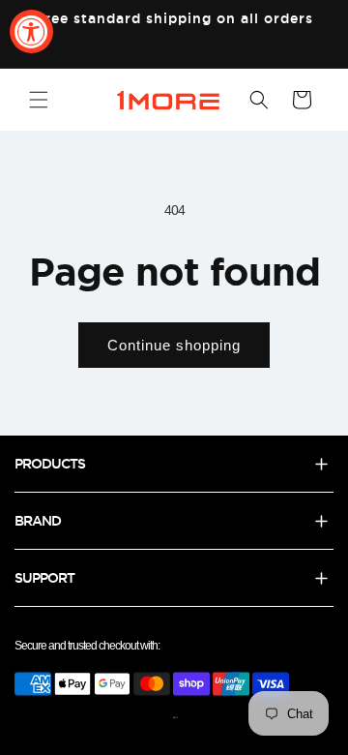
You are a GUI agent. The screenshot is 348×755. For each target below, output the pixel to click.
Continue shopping (174, 345)
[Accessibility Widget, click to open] (31, 31)
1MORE (175, 717)
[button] (38, 99)
